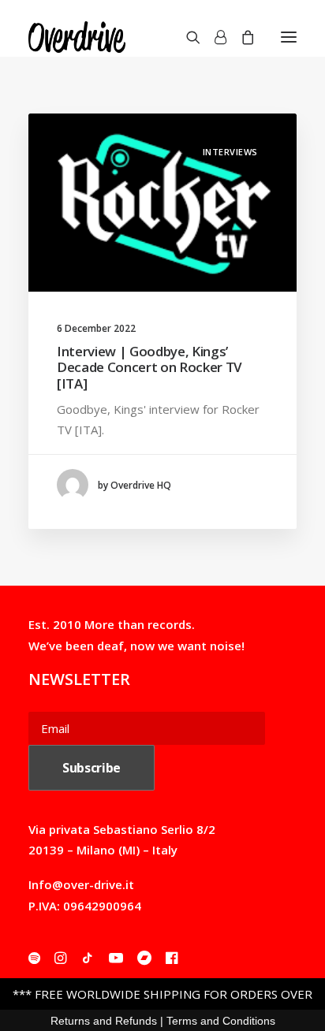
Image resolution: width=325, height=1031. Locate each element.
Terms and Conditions (220, 1020)
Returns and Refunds (103, 1020)
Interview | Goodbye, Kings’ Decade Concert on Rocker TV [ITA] (149, 367)
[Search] (186, 37)
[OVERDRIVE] (76, 37)
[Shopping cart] (240, 37)
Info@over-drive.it (81, 884)
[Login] (213, 37)
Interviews (231, 152)
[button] (288, 37)
